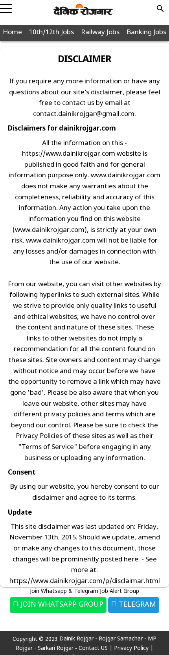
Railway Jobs (100, 32)
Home (12, 32)
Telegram (136, 604)
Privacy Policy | (133, 648)
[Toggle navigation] (6, 6)
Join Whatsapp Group (60, 604)
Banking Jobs (146, 32)
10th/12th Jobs (51, 32)
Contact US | (96, 648)
